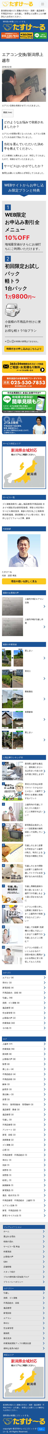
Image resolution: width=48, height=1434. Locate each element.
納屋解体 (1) (7, 1185)
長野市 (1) (6, 1170)
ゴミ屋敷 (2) (8, 1145)
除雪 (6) (6, 1064)
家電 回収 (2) (9, 1135)
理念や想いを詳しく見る (24, 581)
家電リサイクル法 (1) (11, 1215)
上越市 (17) (7, 1044)
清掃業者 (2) (8, 1140)
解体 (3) (6, 1084)
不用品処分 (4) (9, 1074)
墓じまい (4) (8, 1069)
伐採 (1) (5, 1165)
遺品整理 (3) (8, 1114)
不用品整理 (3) (9, 1124)
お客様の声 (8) (9, 1059)
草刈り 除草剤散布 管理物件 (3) (17, 1104)
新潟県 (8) (7, 1054)
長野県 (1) (6, 1175)
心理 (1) (5, 1150)
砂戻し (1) (6, 1180)
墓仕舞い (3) (8, 1094)
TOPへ (41, 1429)
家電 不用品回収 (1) (11, 1210)
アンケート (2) (9, 1129)
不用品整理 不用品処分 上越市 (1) (18, 1200)
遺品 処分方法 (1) (10, 1195)
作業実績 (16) (8, 1049)
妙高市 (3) (7, 1089)
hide (9, 112)
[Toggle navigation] (42, 4)
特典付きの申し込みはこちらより (24, 348)
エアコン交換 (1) (9, 1205)
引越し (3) (7, 1119)
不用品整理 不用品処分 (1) (14, 1155)
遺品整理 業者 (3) (11, 1109)
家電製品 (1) (7, 1190)
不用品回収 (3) (9, 1079)
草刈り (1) (6, 1160)
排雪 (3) (6, 1099)
